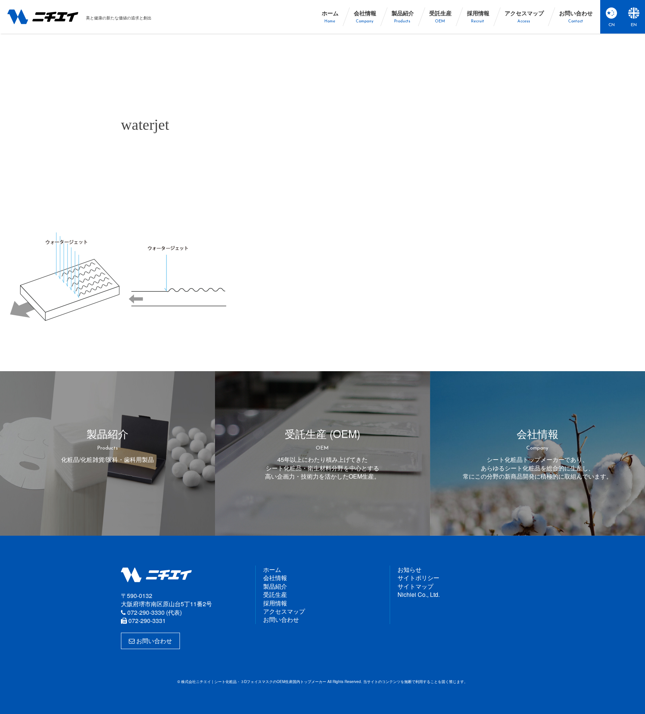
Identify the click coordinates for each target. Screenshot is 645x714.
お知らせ (409, 569)
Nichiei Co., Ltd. (419, 594)
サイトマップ (415, 586)
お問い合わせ (153, 640)
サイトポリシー (418, 577)
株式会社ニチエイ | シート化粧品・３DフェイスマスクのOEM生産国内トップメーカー (42, 17)
